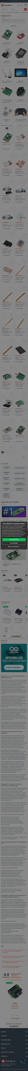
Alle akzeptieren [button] (14, 539)
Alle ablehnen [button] (14, 543)
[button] (14, 546)
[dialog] (14, 535)
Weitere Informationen (17, 536)
